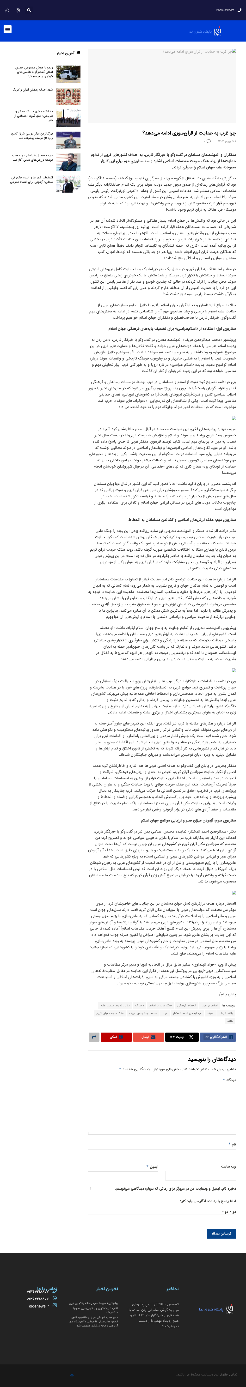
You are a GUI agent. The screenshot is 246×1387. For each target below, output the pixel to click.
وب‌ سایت (228, 1166)
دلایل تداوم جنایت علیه (115, 1005)
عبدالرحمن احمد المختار (187, 1013)
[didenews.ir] (54, 1305)
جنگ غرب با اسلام (160, 1005)
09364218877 (37, 1292)
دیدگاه (229, 1080)
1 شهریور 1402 (227, 141)
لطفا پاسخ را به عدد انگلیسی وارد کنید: (207, 1201)
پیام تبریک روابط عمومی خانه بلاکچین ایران (93, 1303)
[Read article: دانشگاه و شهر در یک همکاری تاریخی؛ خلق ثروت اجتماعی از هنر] (68, 118)
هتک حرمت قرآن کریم (109, 1013)
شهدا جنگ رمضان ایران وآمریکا (33, 89)
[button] (29, 10)
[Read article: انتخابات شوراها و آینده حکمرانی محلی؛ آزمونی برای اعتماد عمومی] (68, 184)
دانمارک (139, 1005)
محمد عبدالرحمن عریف (143, 1013)
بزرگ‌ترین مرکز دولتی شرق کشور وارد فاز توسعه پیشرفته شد (32, 135)
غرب (165, 1013)
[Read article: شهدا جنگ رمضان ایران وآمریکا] (68, 96)
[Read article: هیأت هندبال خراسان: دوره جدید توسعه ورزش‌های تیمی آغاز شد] (68, 162)
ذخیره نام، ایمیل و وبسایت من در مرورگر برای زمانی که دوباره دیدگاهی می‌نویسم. (175, 1189)
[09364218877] (54, 1291)
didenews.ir (39, 1306)
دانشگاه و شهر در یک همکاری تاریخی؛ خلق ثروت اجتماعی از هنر (33, 116)
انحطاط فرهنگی (186, 1005)
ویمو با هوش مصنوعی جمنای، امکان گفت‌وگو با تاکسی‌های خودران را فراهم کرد (33, 72)
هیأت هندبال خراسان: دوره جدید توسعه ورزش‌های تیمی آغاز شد (32, 157)
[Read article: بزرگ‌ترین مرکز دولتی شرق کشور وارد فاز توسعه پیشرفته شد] (68, 140)
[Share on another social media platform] (94, 1037)
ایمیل (152, 1167)
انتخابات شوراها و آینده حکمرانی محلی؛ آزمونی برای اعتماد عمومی (31, 179)
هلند (230, 1021)
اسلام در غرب (210, 1005)
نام (232, 1144)
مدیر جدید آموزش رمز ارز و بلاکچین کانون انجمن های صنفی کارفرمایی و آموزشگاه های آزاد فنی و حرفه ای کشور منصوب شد (93, 1322)
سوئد (210, 1013)
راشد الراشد (226, 1013)
